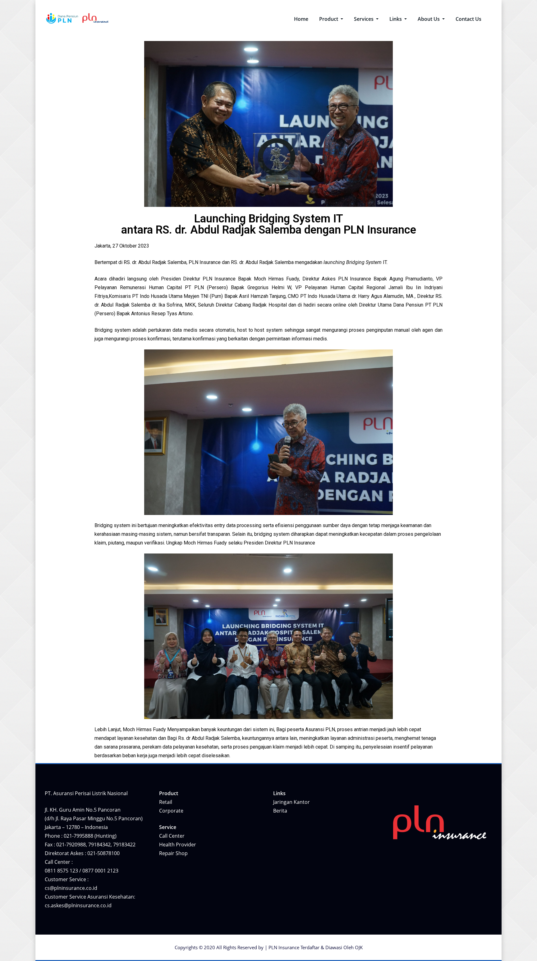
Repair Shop (173, 853)
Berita (280, 810)
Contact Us (468, 19)
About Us (429, 19)
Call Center (172, 835)
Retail (165, 802)
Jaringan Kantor (291, 802)
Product (329, 19)
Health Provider (177, 844)
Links (396, 19)
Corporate (171, 810)
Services (364, 19)
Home (301, 19)
